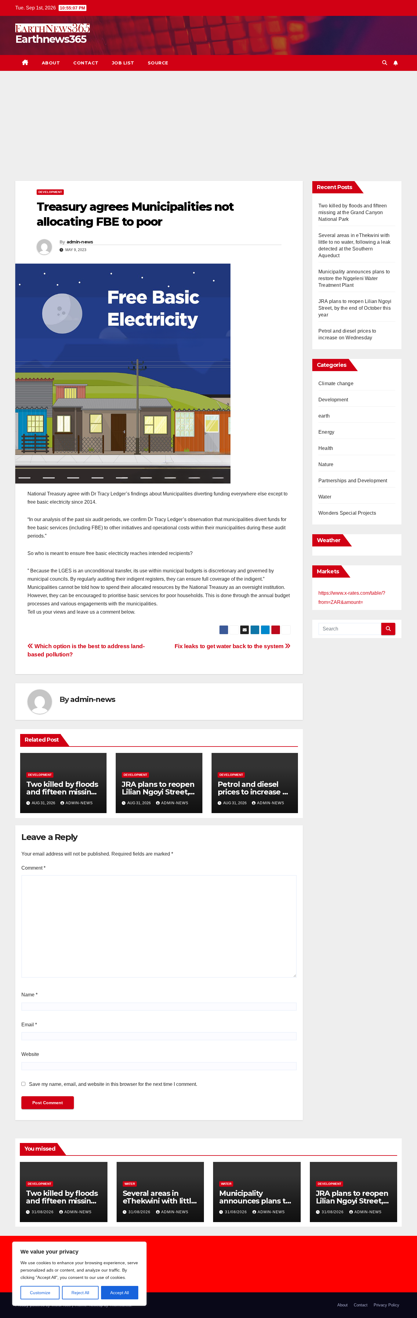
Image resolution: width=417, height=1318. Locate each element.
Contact (86, 63)
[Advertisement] (208, 116)
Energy (326, 432)
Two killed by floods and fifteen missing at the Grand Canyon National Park (352, 212)
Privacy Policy (386, 1305)
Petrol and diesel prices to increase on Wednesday (255, 792)
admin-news (80, 242)
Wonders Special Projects (347, 513)
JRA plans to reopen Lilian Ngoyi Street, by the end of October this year (354, 308)
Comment (33, 868)
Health (325, 448)
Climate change (336, 383)
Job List (123, 63)
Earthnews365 (50, 39)
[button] (384, 62)
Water (324, 496)
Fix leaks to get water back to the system (230, 646)
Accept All (119, 1292)
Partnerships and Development (352, 480)
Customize (40, 1292)
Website (30, 1054)
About (51, 63)
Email (29, 1024)
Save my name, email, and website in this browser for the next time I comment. (113, 1084)
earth (324, 415)
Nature (325, 464)
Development (50, 192)
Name (29, 994)
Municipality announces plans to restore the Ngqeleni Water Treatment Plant (354, 278)
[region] (79, 1274)
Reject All (80, 1292)
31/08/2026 (43, 1212)
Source (158, 63)
